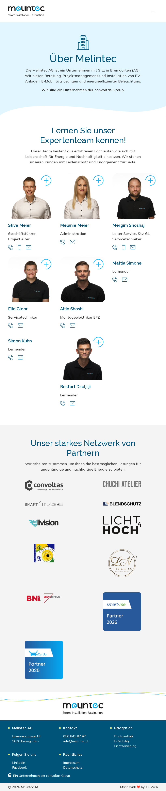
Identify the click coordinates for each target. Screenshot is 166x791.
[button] (153, 11)
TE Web (152, 787)
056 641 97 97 (74, 736)
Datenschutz (72, 767)
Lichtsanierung (125, 746)
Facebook (19, 767)
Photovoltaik (123, 736)
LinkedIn (18, 763)
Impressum (71, 763)
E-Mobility (122, 741)
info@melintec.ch (76, 741)
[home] (26, 11)
